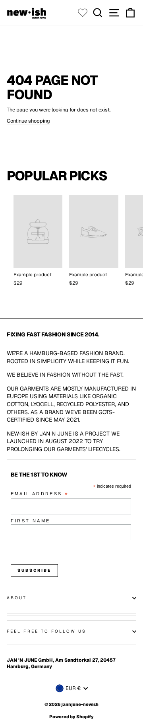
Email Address (40, 494)
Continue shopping (28, 120)
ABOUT (17, 597)
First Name (30, 520)
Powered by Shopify (71, 716)
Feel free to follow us (46, 631)
